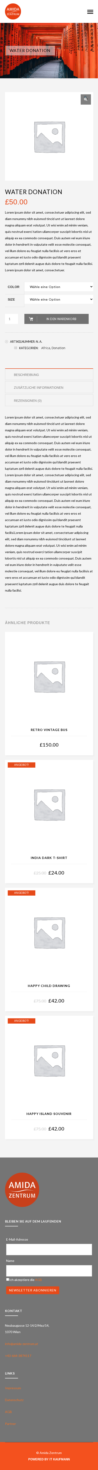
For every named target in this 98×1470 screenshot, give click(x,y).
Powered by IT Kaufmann (49, 1459)
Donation (58, 348)
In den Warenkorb (61, 319)
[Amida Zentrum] (13, 11)
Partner (10, 1424)
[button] (86, 99)
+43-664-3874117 (18, 1356)
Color (13, 287)
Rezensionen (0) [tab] (28, 400)
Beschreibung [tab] (26, 375)
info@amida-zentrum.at (21, 1344)
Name (10, 1261)
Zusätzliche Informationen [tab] (38, 387)
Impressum (13, 1388)
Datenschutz (14, 1400)
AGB (38, 1280)
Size (11, 299)
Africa (45, 348)
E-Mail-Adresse (17, 1239)
